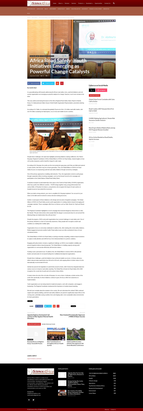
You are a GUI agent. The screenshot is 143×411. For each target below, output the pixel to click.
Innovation (106, 8)
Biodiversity (85, 8)
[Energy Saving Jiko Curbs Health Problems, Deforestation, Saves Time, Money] (62, 383)
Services (74, 3)
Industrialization (75, 8)
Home (54, 3)
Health (46, 8)
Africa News (32, 56)
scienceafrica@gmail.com (34, 395)
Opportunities (98, 3)
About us (107, 409)
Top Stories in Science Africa (97, 385)
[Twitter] (33, 400)
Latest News (92, 393)
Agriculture (40, 8)
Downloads (89, 3)
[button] (114, 3)
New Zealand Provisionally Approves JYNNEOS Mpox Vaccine (72, 316)
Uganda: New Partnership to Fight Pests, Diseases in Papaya (76, 374)
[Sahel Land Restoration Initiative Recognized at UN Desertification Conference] (76, 334)
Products (80, 3)
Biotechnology (31, 8)
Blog (28, 13)
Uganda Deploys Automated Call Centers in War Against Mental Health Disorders (40, 316)
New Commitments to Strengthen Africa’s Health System (55, 343)
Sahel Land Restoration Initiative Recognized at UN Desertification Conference (75, 343)
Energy (68, 8)
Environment (53, 8)
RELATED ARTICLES (34, 324)
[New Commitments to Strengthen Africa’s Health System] (56, 334)
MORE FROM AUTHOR (48, 324)
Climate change (93, 380)
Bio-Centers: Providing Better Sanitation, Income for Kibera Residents (75, 392)
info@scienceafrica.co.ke (33, 393)
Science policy (61, 8)
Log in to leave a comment (34, 358)
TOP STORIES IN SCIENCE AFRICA (47, 56)
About (60, 3)
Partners (67, 3)
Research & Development (95, 8)
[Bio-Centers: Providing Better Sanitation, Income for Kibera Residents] (62, 393)
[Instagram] (29, 400)
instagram (102, 90)
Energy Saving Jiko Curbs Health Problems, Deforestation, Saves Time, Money (76, 383)
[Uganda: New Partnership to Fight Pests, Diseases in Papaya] (62, 375)
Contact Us (107, 3)
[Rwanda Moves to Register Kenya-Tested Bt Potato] (36, 334)
